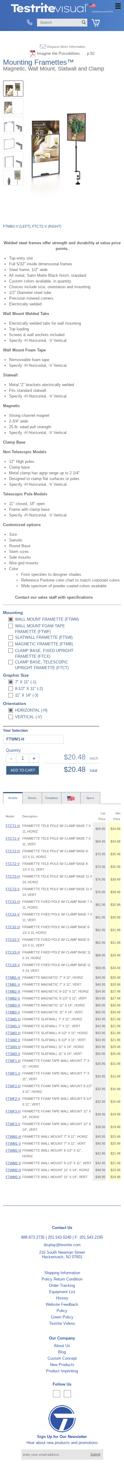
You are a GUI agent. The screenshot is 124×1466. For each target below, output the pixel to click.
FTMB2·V (13, 998)
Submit (95, 1454)
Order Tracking (62, 1285)
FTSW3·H (13, 1047)
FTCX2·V (13, 939)
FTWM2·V (13, 1163)
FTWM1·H (13, 1136)
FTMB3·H (13, 1005)
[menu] (118, 6)
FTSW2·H (13, 1033)
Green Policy (62, 1317)
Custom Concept (62, 1358)
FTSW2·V (13, 1040)
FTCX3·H (13, 952)
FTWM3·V (13, 1177)
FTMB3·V (13, 1012)
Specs (90, 798)
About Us (62, 1345)
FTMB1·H (13, 977)
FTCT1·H (13, 826)
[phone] (29, 22)
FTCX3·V (13, 965)
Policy (62, 1310)
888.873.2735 (33, 1237)
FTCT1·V (13, 838)
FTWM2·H (13, 1150)
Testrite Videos (62, 1323)
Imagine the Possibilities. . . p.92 (66, 53)
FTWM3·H (13, 1170)
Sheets (32, 798)
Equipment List (62, 1292)
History (62, 1298)
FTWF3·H (13, 1111)
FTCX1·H (13, 901)
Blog (62, 1352)
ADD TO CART (23, 770)
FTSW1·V (13, 1026)
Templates (51, 798)
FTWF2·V (13, 1098)
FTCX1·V (13, 914)
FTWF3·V (13, 1124)
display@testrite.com (62, 1245)
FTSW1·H (13, 1019)
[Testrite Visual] (61, 12)
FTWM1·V (13, 1143)
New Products (62, 1364)
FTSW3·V (13, 1054)
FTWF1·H (13, 1060)
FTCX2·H (13, 927)
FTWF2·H (13, 1086)
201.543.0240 (59, 1237)
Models (12, 798)
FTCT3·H (13, 876)
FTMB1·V (13, 984)
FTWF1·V (13, 1073)
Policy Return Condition (62, 1279)
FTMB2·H (13, 991)
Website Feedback (62, 1304)
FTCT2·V (13, 864)
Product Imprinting (62, 1371)
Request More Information (66, 46)
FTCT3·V (13, 889)
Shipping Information (62, 1273)
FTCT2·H (13, 851)
